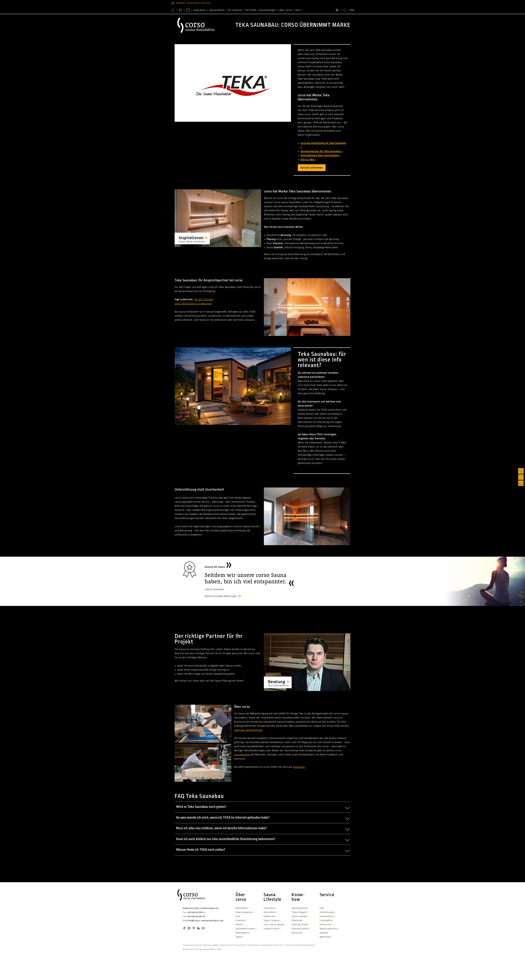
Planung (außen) (300, 928)
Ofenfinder (297, 920)
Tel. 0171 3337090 (203, 299)
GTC (281, 945)
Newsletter (325, 937)
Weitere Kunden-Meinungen (221, 596)
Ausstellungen (268, 10)
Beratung (296, 933)
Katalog (324, 933)
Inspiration (199, 10)
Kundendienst (327, 916)
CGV (287, 945)
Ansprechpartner (244, 912)
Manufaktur (242, 908)
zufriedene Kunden (245, 928)
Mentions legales (211, 945)
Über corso (285, 10)
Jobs (297, 10)
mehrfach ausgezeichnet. (248, 730)
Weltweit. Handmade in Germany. (193, 3)
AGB (276, 945)
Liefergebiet (326, 920)
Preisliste (240, 920)
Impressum (188, 945)
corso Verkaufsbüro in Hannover (193, 303)
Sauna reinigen (299, 916)
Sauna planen (216, 10)
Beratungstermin (329, 928)
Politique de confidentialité (260, 945)
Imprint (198, 945)
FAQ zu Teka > (308, 159)
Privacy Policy (240, 945)
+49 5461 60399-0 (195, 912)
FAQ (352, 10)
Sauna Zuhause (271, 920)
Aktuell (239, 924)
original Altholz (272, 928)
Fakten (239, 937)
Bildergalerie (242, 933)
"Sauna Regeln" (299, 912)
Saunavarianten (300, 908)
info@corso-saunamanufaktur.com (205, 920)
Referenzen (269, 916)
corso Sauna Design (274, 924)
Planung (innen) (300, 924)
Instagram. (299, 767)
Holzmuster (326, 924)
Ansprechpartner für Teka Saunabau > (322, 151)
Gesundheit (269, 912)
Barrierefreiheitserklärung (302, 945)
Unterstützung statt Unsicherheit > (320, 155)
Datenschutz (226, 945)
